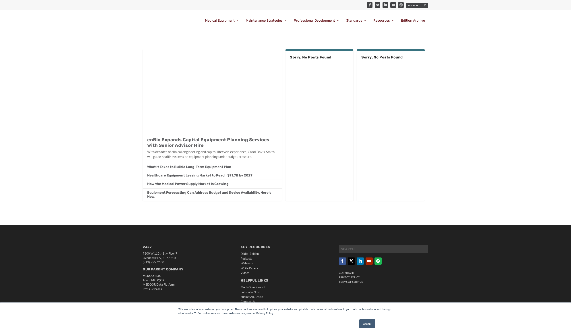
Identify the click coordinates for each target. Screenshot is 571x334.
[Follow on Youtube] (369, 261)
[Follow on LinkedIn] (360, 261)
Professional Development (314, 21)
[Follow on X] (351, 261)
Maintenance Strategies (264, 21)
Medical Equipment (220, 21)
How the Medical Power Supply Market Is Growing (188, 184)
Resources (381, 21)
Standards (354, 21)
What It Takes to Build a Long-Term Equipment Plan (189, 167)
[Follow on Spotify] (378, 261)
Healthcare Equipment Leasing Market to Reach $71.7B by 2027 (199, 175)
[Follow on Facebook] (342, 261)
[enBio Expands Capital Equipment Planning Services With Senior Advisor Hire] (212, 91)
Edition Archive (413, 21)
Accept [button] (367, 324)
